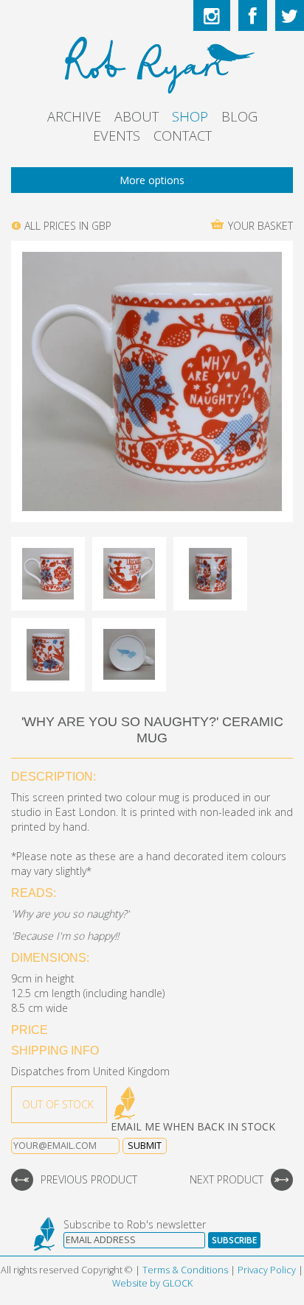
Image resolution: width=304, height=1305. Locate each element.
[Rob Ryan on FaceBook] (252, 15)
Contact (182, 135)
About (136, 116)
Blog (239, 116)
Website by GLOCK (152, 1283)
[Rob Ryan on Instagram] (211, 15)
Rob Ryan (152, 62)
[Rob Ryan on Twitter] (289, 15)
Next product (226, 1179)
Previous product (89, 1179)
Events (116, 135)
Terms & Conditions (185, 1270)
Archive (74, 116)
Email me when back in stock (193, 1126)
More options (152, 180)
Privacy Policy (267, 1270)
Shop (190, 116)
